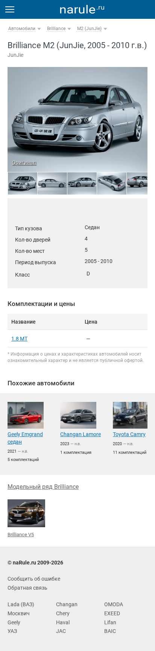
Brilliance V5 (21, 534)
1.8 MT (19, 339)
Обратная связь (27, 588)
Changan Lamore (80, 434)
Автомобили (21, 28)
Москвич (19, 613)
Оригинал (24, 163)
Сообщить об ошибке (34, 579)
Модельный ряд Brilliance (43, 486)
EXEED (112, 613)
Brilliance (56, 28)
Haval (63, 622)
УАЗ (12, 631)
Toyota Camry (129, 434)
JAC (61, 631)
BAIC (110, 631)
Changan (67, 604)
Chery (63, 613)
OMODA (113, 604)
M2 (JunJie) (89, 28)
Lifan (110, 622)
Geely (14, 622)
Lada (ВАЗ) (21, 604)
